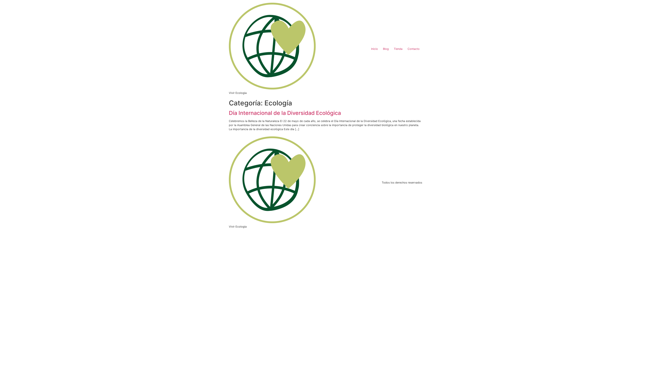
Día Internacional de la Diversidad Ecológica (285, 113)
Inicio (374, 48)
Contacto (414, 48)
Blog (386, 48)
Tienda (398, 48)
